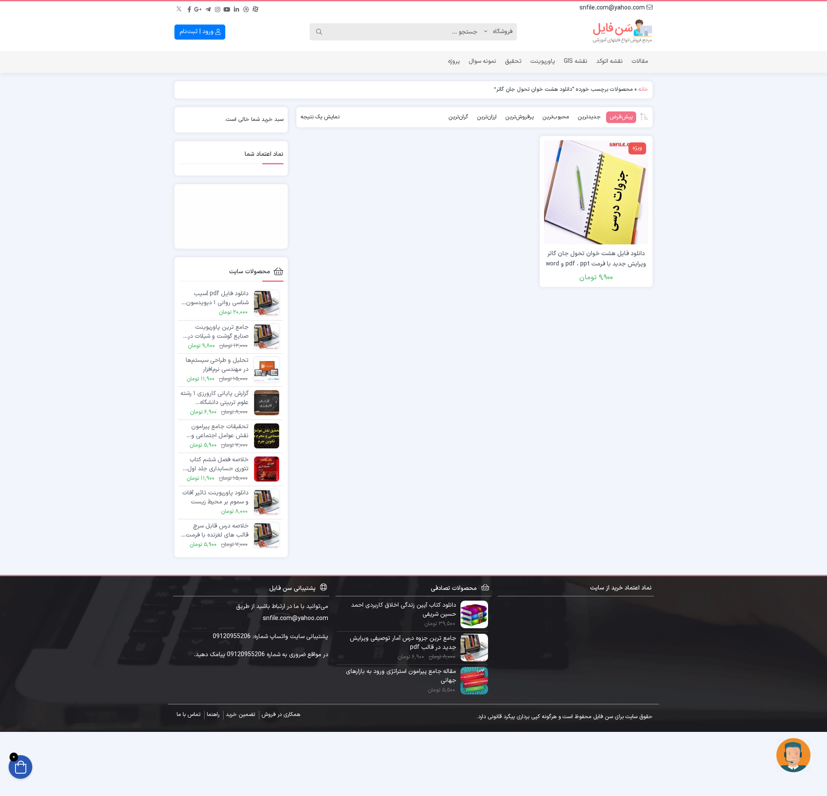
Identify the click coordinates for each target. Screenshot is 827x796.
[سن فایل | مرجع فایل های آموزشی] (622, 32)
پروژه (454, 61)
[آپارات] (255, 8)
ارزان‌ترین (487, 117)
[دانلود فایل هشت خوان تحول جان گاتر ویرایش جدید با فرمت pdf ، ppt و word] (596, 192)
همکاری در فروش (280, 714)
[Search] (319, 31)
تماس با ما (188, 714)
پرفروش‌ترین (519, 117)
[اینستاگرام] (217, 8)
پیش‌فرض (621, 117)
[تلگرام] (208, 8)
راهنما (213, 714)
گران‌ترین (458, 117)
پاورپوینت (542, 61)
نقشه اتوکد (609, 61)
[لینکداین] (236, 8)
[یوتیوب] (227, 8)
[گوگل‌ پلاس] (198, 8)
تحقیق (513, 61)
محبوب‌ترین (555, 117)
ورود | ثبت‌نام (197, 31)
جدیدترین (589, 117)
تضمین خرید (240, 714)
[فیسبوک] (189, 8)
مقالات (639, 61)
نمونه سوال (482, 61)
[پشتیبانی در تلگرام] (793, 754)
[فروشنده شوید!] (231, 216)
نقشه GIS (576, 61)
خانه (643, 89)
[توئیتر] (179, 8)
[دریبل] (246, 8)
